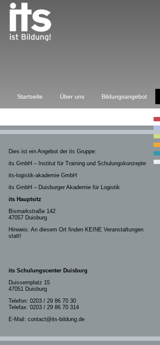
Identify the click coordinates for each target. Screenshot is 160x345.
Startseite (30, 96)
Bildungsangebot (124, 96)
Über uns (72, 96)
